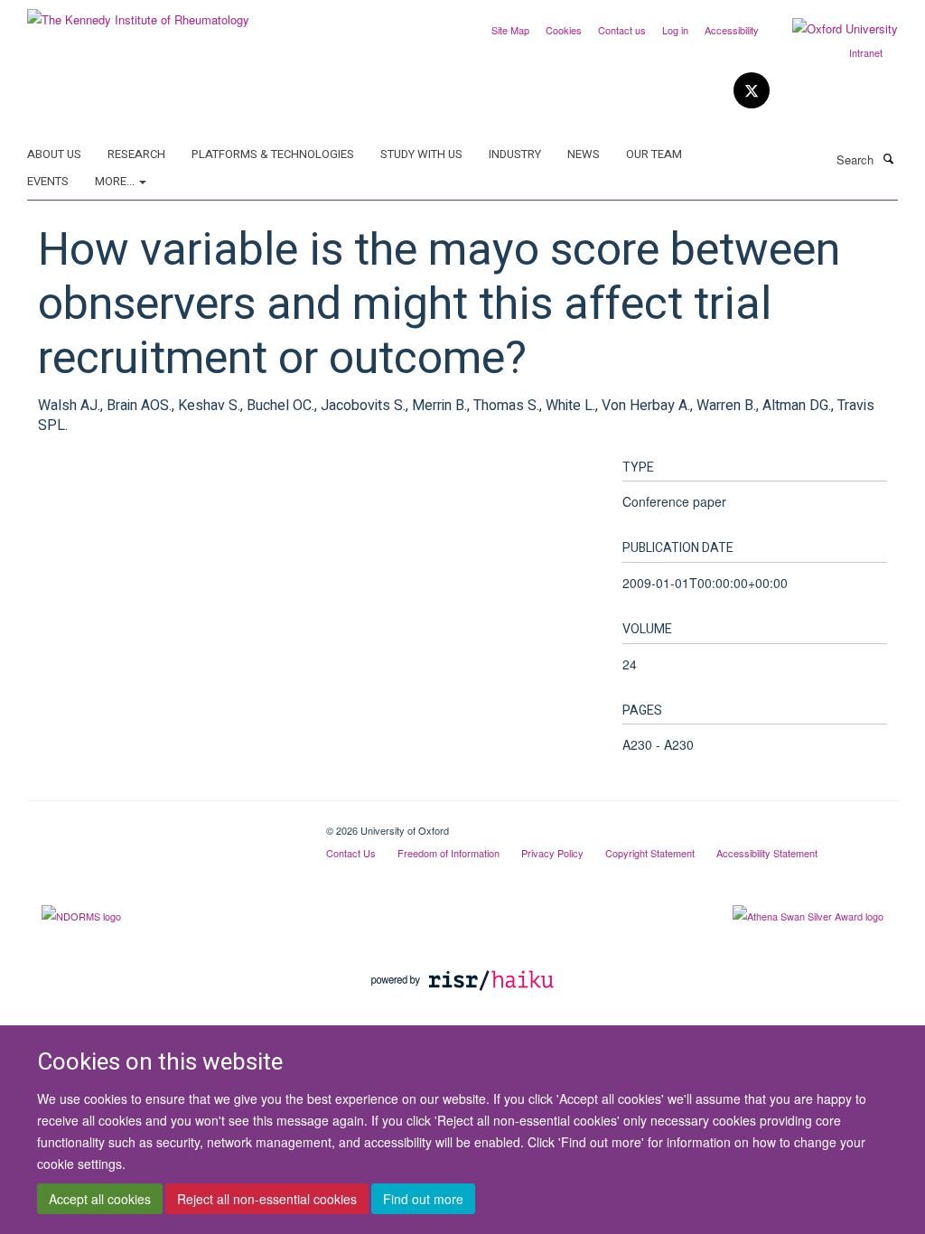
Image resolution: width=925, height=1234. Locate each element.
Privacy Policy (552, 853)
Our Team (654, 154)
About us (54, 154)
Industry (515, 154)
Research (136, 154)
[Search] (888, 158)
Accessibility (732, 30)
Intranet (866, 52)
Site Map (510, 30)
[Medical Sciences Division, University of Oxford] (163, 823)
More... (116, 181)
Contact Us (351, 853)
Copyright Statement (650, 853)
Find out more (423, 1199)
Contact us (622, 30)
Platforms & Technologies (273, 154)
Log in (675, 30)
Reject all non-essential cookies (267, 1199)
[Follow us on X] (751, 90)
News (583, 154)
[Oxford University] (831, 29)
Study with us (421, 154)
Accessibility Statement (767, 853)
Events (48, 181)
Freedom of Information (448, 853)
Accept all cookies (100, 1199)
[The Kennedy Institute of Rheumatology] (138, 13)
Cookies (564, 30)
